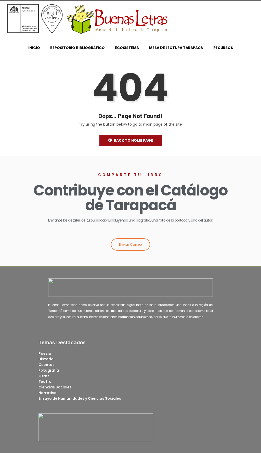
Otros (43, 375)
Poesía (44, 353)
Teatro (44, 381)
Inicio (34, 47)
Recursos (223, 47)
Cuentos (46, 364)
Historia (46, 359)
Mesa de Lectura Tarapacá (176, 47)
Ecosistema (127, 47)
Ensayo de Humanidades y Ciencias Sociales (79, 398)
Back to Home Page (133, 140)
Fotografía (48, 370)
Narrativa (47, 392)
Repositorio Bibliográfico (77, 47)
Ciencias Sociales (55, 387)
